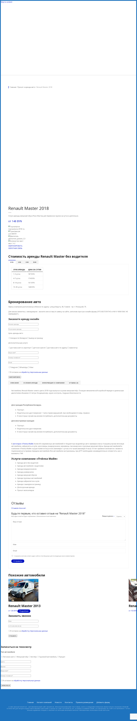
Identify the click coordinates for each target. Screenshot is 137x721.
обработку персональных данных (34, 372)
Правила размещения (84, 702)
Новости (58, 702)
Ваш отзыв (16, 522)
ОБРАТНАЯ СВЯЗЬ (15, 248)
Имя (14, 544)
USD (19, 262)
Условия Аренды (30, 383)
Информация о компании (53, 383)
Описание (14, 383)
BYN (12, 262)
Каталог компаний (44, 702)
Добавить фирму (103, 702)
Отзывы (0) (73, 383)
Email (14, 551)
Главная (30, 702)
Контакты (69, 702)
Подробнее (23, 611)
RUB (34, 262)
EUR (27, 262)
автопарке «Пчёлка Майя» (23, 444)
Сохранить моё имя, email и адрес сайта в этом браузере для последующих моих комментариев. (44, 556)
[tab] (12, 262)
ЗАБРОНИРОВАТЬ (15, 246)
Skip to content (6, 2)
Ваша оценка (108, 516)
